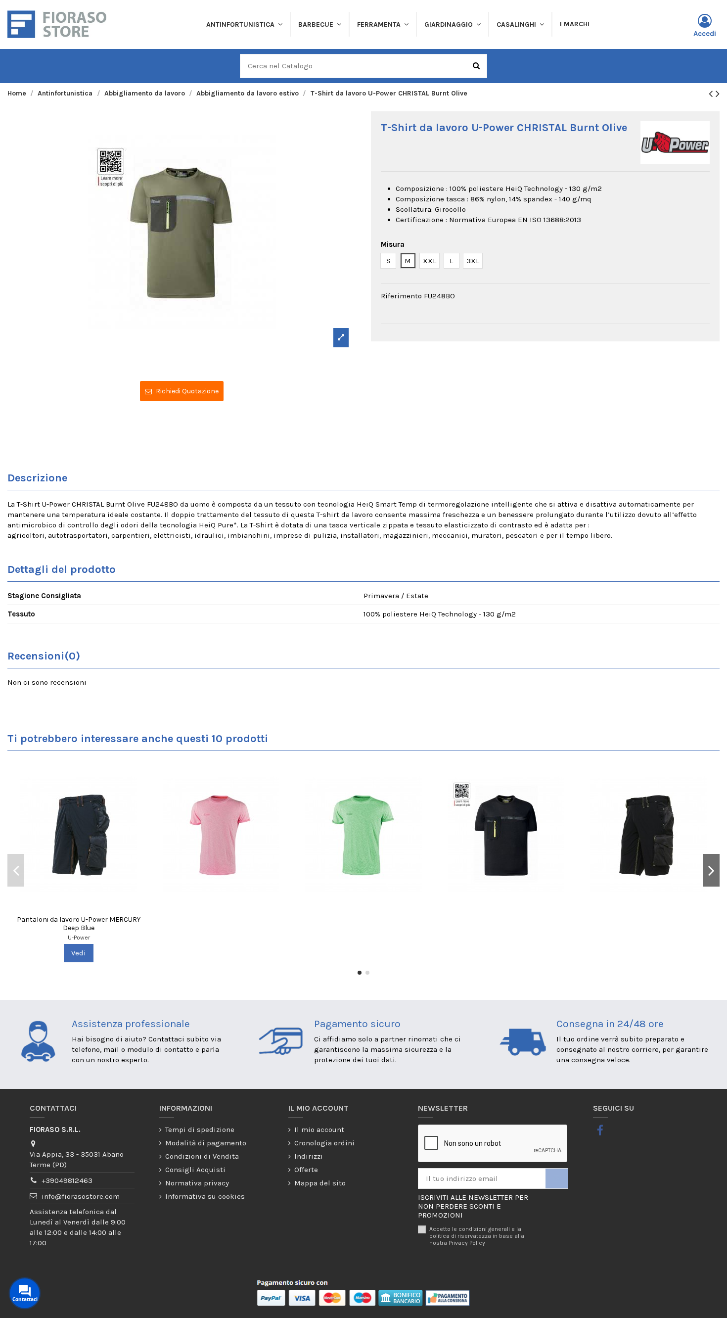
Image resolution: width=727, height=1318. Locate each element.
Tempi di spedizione (199, 1129)
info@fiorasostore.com (81, 1196)
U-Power (79, 937)
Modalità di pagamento (205, 1142)
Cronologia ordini (324, 1142)
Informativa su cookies (205, 1196)
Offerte (306, 1169)
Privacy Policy (467, 1242)
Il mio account (319, 1129)
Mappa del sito (320, 1182)
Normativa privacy (197, 1182)
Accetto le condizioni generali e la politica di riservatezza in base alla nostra (476, 1236)
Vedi (78, 952)
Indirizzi (308, 1156)
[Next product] (718, 93)
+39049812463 (67, 1180)
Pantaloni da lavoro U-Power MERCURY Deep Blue (78, 923)
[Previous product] (712, 93)
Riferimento (401, 295)
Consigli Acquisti (195, 1169)
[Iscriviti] (556, 1179)
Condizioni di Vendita (202, 1156)
